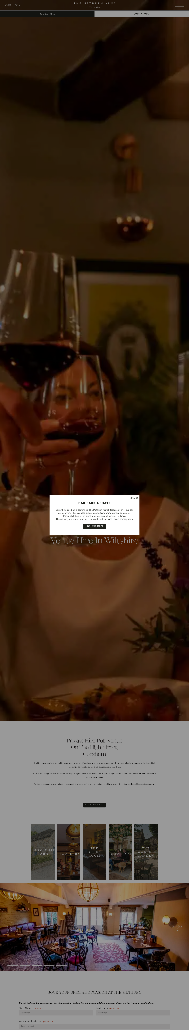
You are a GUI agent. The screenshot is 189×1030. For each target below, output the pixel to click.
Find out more (94, 526)
